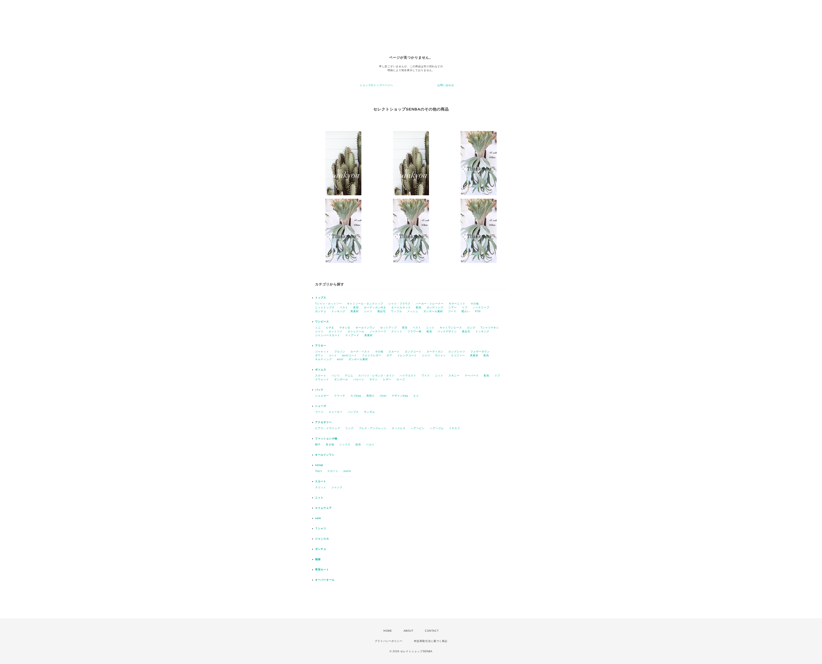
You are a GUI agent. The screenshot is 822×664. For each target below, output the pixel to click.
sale (318, 518)
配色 (418, 307)
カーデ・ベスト (360, 351)
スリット (396, 331)
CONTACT (432, 630)
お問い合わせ (445, 85)
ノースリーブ (481, 307)
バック (319, 389)
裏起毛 (381, 311)
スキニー (454, 375)
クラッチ (339, 395)
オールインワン (365, 327)
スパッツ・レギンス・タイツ (376, 375)
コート (333, 355)
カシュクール (356, 331)
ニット (430, 327)
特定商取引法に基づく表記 (430, 641)
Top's (318, 471)
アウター (320, 345)
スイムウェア (323, 507)
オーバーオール (325, 579)
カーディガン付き (375, 307)
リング (349, 428)
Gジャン (440, 355)
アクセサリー (323, 422)
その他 (475, 303)
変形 (356, 307)
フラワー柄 (414, 331)
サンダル (369, 411)
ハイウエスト (408, 375)
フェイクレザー (371, 355)
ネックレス (399, 428)
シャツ (368, 311)
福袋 (318, 559)
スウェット (322, 379)
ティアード (352, 335)
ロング (471, 327)
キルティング (323, 359)
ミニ (318, 327)
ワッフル (396, 311)
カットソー (335, 331)
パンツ (335, 375)
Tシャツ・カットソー (328, 303)
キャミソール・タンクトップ (365, 303)
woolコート (349, 355)
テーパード (472, 375)
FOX (478, 311)
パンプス (353, 411)
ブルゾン (339, 351)
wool (340, 359)
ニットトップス (325, 307)
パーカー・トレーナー (430, 303)
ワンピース (322, 321)
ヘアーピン (418, 428)
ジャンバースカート (327, 335)
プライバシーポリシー (388, 641)
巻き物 (330, 444)
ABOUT (408, 630)
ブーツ (319, 411)
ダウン (319, 355)
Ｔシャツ (320, 528)
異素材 (354, 311)
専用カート (322, 569)
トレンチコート (407, 355)
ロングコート (413, 351)
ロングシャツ (456, 351)
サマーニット (457, 303)
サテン (373, 379)
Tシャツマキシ (490, 327)
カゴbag (355, 395)
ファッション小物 (326, 438)
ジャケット (322, 351)
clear (383, 395)
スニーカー (335, 411)
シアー (452, 307)
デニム (349, 375)
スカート (394, 351)
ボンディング (435, 307)
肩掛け (370, 395)
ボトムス (320, 369)
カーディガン (435, 351)
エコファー (458, 355)
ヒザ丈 (330, 327)
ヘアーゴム (437, 428)
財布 (358, 444)
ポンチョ (320, 311)
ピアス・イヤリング (327, 428)
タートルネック (401, 307)
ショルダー (322, 395)
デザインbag (400, 395)
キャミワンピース (451, 327)
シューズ (320, 405)
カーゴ (400, 379)
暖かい (466, 311)
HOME (387, 630)
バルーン (358, 379)
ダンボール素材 (433, 311)
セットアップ (388, 327)
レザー (387, 379)
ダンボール (341, 379)
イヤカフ (454, 428)
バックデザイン (447, 331)
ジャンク (336, 487)
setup (319, 465)
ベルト (370, 444)
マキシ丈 (344, 327)
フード (452, 311)
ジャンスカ (322, 538)
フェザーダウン (480, 351)
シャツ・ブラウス (399, 303)
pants (347, 471)
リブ (465, 307)
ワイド (425, 375)
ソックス (344, 444)
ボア (389, 355)
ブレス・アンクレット (373, 428)
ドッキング (338, 311)
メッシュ (412, 311)
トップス (320, 297)
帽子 (318, 444)
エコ (416, 395)
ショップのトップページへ (376, 85)
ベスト (344, 307)
